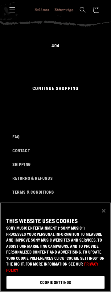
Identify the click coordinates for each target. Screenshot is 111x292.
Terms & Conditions (33, 192)
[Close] (103, 211)
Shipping (21, 164)
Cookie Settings (55, 282)
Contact (21, 150)
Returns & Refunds (32, 178)
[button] (12, 10)
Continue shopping (55, 88)
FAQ (16, 136)
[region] (55, 247)
